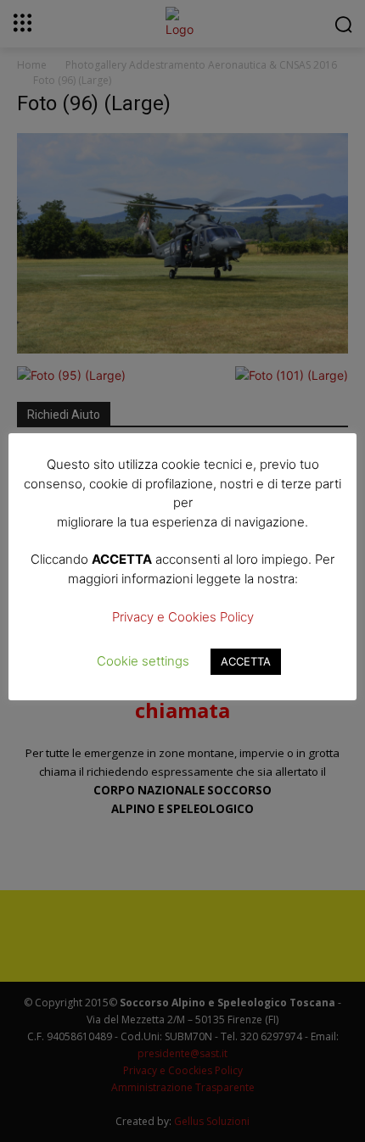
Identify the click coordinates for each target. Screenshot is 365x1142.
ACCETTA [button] (246, 661)
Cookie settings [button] (143, 661)
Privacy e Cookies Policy (183, 617)
